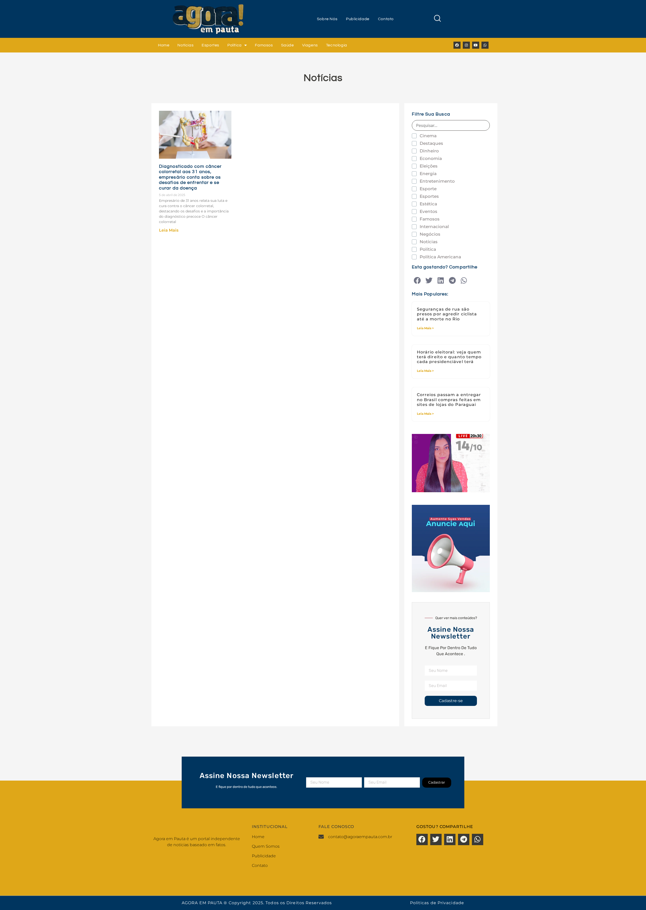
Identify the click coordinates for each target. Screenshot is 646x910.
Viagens (310, 45)
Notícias (185, 45)
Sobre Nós (327, 19)
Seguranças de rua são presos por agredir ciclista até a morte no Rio (447, 314)
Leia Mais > (425, 328)
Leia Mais (168, 230)
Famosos (264, 45)
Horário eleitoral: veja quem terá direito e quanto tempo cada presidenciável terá (449, 357)
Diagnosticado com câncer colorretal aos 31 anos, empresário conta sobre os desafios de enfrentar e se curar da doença (190, 177)
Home (163, 45)
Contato (386, 19)
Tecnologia (336, 45)
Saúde (287, 45)
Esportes (210, 45)
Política (234, 45)
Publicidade (357, 19)
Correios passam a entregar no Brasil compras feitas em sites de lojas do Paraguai (449, 399)
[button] (417, 280)
